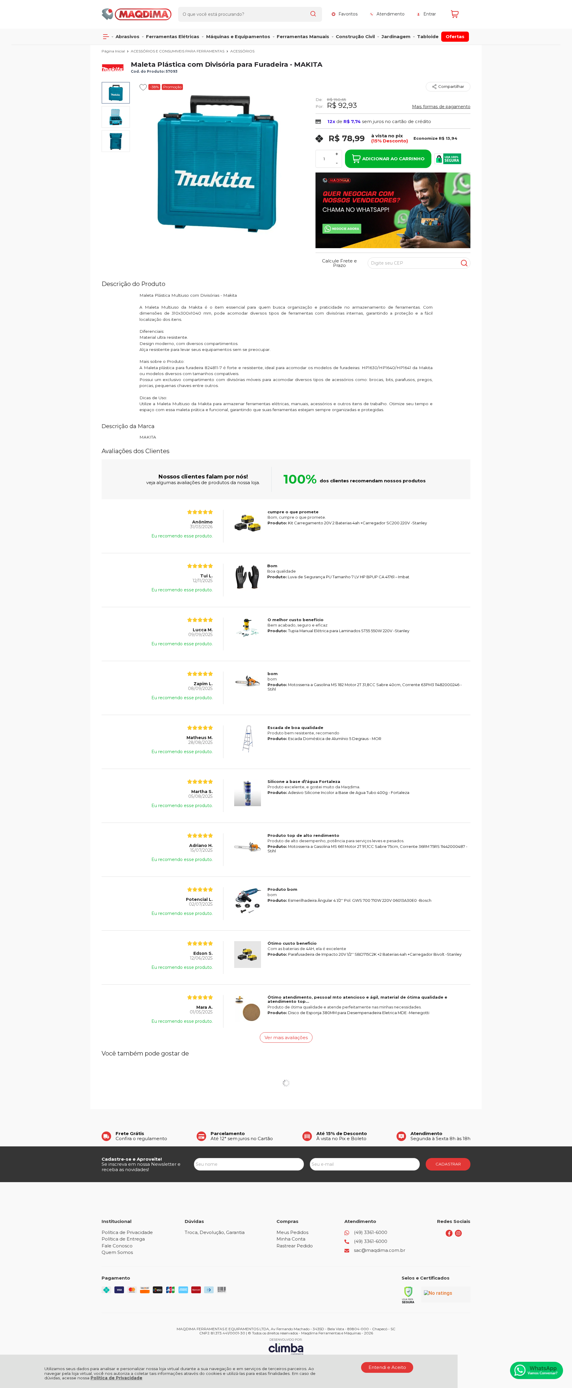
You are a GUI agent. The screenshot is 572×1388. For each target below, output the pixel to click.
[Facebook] (449, 1235)
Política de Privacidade (116, 1377)
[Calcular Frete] (464, 263)
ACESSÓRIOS (242, 51)
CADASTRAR (448, 1164)
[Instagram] (458, 1235)
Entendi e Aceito (387, 1367)
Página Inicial (114, 51)
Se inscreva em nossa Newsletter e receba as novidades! (141, 1166)
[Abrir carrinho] (459, 14)
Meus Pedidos (292, 1232)
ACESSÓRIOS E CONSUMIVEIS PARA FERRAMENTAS (178, 51)
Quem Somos (117, 1252)
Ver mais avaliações (286, 1037)
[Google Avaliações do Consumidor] (445, 1294)
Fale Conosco (117, 1246)
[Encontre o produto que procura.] (313, 14)
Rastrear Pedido (294, 1246)
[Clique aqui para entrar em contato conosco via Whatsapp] (536, 1370)
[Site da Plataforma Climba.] (286, 1346)
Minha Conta (290, 1239)
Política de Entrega (123, 1239)
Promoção (172, 87)
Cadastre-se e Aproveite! (132, 1159)
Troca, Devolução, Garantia (215, 1232)
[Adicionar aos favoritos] (143, 87)
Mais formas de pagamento (441, 106)
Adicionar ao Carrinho (393, 158)
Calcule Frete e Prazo (339, 263)
